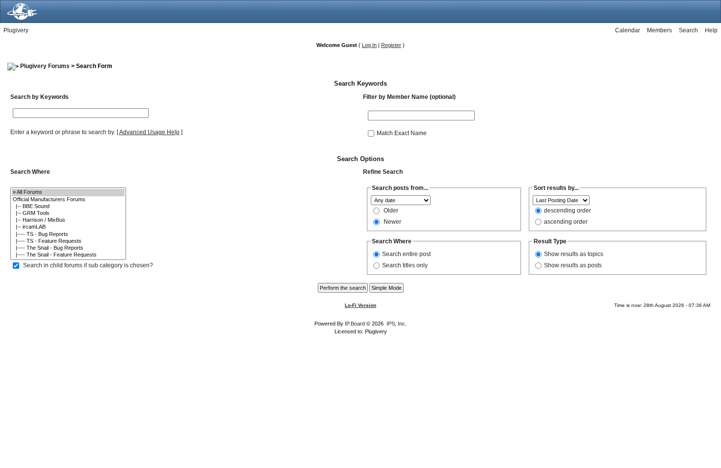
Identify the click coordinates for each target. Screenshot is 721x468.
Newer (392, 221)
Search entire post (406, 254)
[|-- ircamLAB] (68, 227)
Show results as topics (573, 254)
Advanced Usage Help (149, 132)
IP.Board (355, 324)
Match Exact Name (402, 132)
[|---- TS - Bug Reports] (68, 234)
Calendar (627, 30)
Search (688, 30)
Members (659, 30)
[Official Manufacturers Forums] (68, 199)
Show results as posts (573, 265)
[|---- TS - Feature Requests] (68, 241)
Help (711, 30)
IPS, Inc (395, 324)
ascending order (566, 221)
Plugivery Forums (45, 66)
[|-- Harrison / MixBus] (68, 220)
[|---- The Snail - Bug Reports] (68, 248)
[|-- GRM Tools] (68, 213)
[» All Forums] (68, 192)
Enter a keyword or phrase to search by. (62, 132)
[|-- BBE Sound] (68, 206)
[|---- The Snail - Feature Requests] (68, 255)
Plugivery (15, 30)
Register (391, 45)
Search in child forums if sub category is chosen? (88, 265)
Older (391, 210)
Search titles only (405, 265)
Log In (369, 45)
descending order (567, 210)
